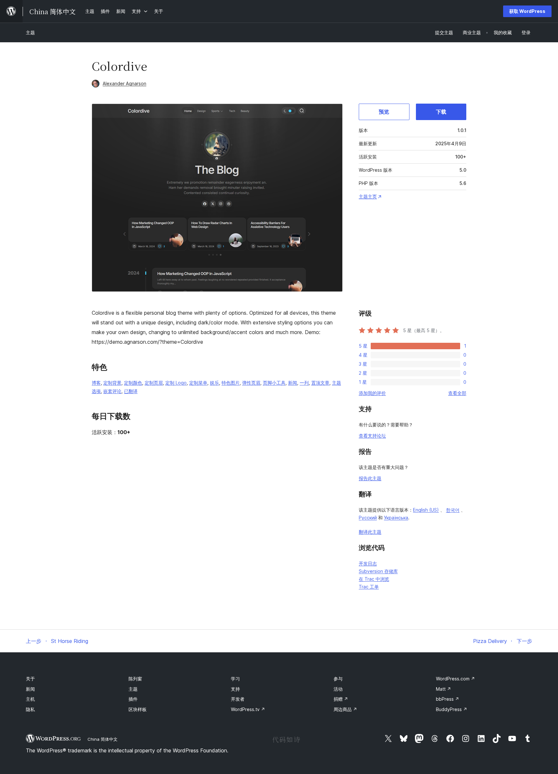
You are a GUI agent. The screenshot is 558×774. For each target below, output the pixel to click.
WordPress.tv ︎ (248, 709)
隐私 (30, 709)
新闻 (292, 382)
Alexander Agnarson (124, 83)
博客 (96, 382)
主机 (30, 699)
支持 (235, 689)
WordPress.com (455, 678)
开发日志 (368, 563)
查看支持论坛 (372, 435)
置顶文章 (320, 382)
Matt (443, 689)
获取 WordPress (527, 11)
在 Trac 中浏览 (374, 579)
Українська (396, 517)
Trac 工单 (369, 586)
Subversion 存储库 (378, 571)
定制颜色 (133, 382)
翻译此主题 (370, 532)
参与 (338, 678)
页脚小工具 (274, 382)
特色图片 (231, 382)
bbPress (447, 699)
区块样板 (138, 709)
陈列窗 (135, 678)
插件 (133, 699)
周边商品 (345, 709)
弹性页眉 (251, 382)
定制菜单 (198, 382)
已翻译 (131, 391)
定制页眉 (154, 382)
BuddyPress (451, 709)
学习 (235, 678)
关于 (30, 678)
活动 (338, 689)
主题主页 (368, 196)
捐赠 (341, 699)
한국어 (453, 510)
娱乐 (214, 382)
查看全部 (457, 393)
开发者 (237, 699)
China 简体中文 (103, 739)
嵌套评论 (112, 391)
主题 (30, 32)
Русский (368, 517)
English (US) (426, 510)
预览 (384, 111)
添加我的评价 (372, 393)
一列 (304, 382)
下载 (441, 111)
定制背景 (112, 382)
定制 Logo (176, 382)
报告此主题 (370, 478)
